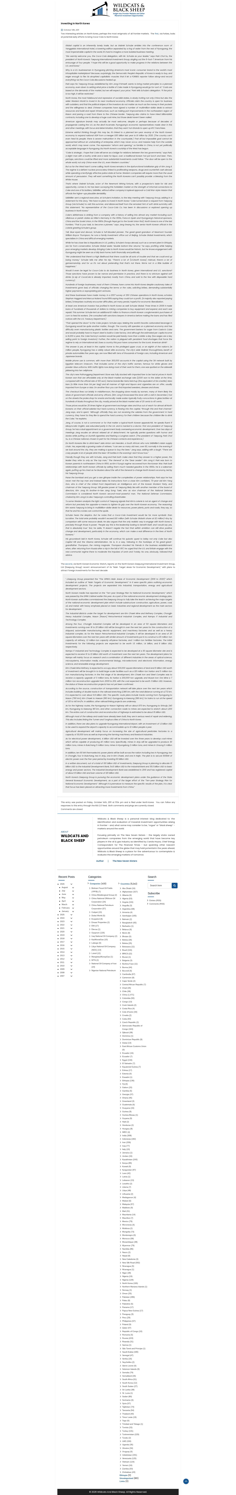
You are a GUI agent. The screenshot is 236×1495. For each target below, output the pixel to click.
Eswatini (125, 1077)
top (186, 1481)
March (64, 904)
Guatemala (127, 1104)
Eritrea (125, 1070)
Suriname (126, 1400)
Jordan (125, 1156)
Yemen (125, 1465)
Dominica (126, 1036)
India (124, 1135)
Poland (125, 1324)
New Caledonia (128, 1259)
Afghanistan (127, 892)
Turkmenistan (128, 1434)
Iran (124, 1142)
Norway (125, 1290)
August (65, 887)
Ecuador (125, 1053)
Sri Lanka (126, 1390)
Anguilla (125, 905)
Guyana (125, 1118)
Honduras (126, 1125)
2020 (62, 932)
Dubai (124, 1043)
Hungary (126, 1129)
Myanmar (126, 1245)
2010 (62, 966)
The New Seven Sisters (125, 861)
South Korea (127, 1383)
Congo (125, 1002)
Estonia (125, 1074)
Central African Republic (132, 984)
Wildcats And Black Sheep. (111, 1492)
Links (122, 1481)
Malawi (125, 1201)
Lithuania (126, 1194)
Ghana (125, 1098)
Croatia (125, 1015)
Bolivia (125, 940)
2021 (62, 928)
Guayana (126, 1108)
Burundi (125, 971)
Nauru (125, 1252)
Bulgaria (125, 960)
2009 (62, 969)
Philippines (127, 1321)
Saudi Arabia (127, 1352)
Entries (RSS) (155, 900)
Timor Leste (127, 1417)
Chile (124, 991)
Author (100, 861)
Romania (126, 1335)
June (64, 894)
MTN (94, 960)
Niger (124, 1273)
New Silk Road (128, 1263)
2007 (62, 976)
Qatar (124, 1328)
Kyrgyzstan (127, 1170)
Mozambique (127, 1242)
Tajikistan (126, 1407)
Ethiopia (125, 1080)
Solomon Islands (129, 1369)
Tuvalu (125, 1438)
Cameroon (126, 977)
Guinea (125, 1111)
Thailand (126, 1414)
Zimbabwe (126, 1472)
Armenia (125, 912)
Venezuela (126, 1458)
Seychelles (127, 1362)
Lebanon (126, 1180)
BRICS (125, 953)
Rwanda (125, 1341)
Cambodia (126, 974)
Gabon (125, 1087)
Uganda (125, 1444)
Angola (125, 902)
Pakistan (126, 1297)
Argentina (126, 909)
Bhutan (125, 936)
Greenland (126, 1101)
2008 (62, 972)
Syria (124, 1403)
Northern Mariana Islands (133, 1287)
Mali (124, 1211)
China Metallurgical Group (103, 895)
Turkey (125, 1431)
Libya (124, 1190)
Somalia (125, 1372)
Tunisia (125, 1427)
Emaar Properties (99, 922)
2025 (62, 914)
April (64, 901)
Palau (124, 1300)
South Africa (127, 1379)
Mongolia (126, 1232)
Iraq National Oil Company (103, 936)
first (157, 33)
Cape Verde (127, 981)
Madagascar (127, 1197)
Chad (124, 988)
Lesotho (125, 1184)
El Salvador (127, 1063)
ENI (93, 926)
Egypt (124, 1060)
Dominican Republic (130, 1039)
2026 (62, 884)
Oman (125, 1293)
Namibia (125, 1249)
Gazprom (96, 933)
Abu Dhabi (126, 888)
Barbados (126, 926)
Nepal (124, 1256)
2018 (62, 938)
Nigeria (125, 1276)
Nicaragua (126, 1266)
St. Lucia (126, 1393)
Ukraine (125, 1448)
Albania (125, 895)
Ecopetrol (96, 919)
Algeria (125, 898)
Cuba (124, 1019)
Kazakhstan (127, 1159)
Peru (124, 1317)
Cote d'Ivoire (127, 1012)
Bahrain (125, 919)
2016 (62, 945)
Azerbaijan (126, 916)
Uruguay (126, 1451)
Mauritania (126, 1214)
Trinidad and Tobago (131, 1424)
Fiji (123, 1084)
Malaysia (126, 1204)
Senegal (125, 1355)
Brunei (125, 957)
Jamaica (125, 1153)
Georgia (125, 1094)
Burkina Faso (128, 964)
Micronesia (127, 1225)
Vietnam (125, 1462)
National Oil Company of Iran (104, 963)
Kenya (125, 1163)
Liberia (125, 1187)
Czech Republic (129, 1022)
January (65, 911)
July (63, 891)
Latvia (124, 1177)
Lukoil (94, 953)
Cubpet (95, 912)
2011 (62, 962)
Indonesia (126, 1139)
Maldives (126, 1207)
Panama (125, 1307)
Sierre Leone (127, 1366)
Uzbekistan (127, 1455)
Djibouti (125, 1032)
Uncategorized (126, 1478)
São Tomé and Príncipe (132, 1348)
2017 (62, 942)
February (66, 908)
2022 (62, 925)
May (63, 897)
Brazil (124, 950)
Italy (124, 1149)
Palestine (126, 1304)
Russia (125, 1338)
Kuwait (125, 1166)
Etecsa (94, 929)
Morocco (126, 1238)
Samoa (125, 1345)
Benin (124, 933)
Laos (124, 1173)
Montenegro (127, 1235)
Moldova (126, 1228)
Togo (124, 1421)
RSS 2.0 (98, 805)
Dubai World (97, 915)
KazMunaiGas (98, 939)
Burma (125, 967)
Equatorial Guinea (130, 1067)
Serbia (125, 1359)
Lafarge (95, 943)
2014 (62, 952)
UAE (124, 1441)
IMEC (124, 1132)
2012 (62, 959)
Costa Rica (127, 1008)
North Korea (148, 802)
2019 (62, 935)
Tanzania (126, 1410)
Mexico (125, 1221)
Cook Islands (127, 1005)
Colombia (126, 998)
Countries (125, 884)
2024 (62, 918)
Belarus (125, 929)
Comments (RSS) (157, 904)
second (68, 564)
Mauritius (126, 1218)
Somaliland (127, 1376)
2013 (62, 955)
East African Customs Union (134, 1046)
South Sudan (127, 1386)
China (124, 995)
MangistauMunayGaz (101, 957)
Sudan (125, 1396)
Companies (95, 884)
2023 (62, 921)
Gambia (125, 1091)
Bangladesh (127, 923)
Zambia (125, 1469)
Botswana (126, 947)
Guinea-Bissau (128, 1115)
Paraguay (126, 1314)
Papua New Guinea (130, 1311)
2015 (62, 949)
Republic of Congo (130, 1331)
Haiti (124, 1122)
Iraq (124, 1146)
